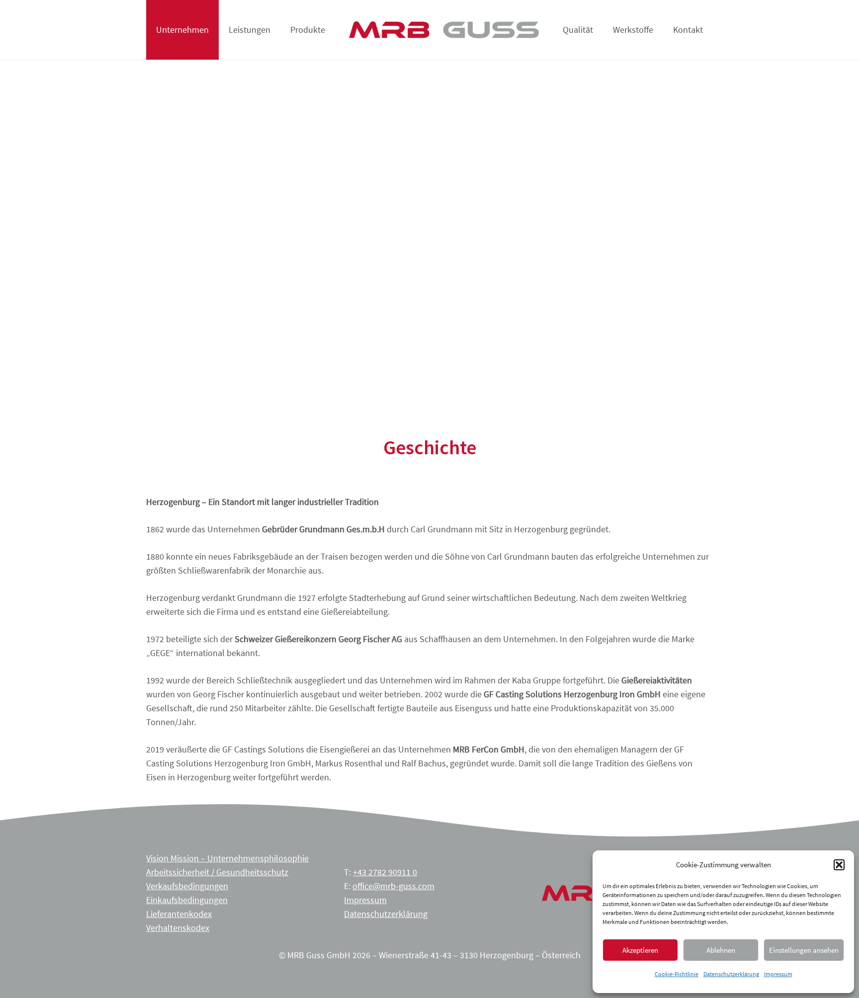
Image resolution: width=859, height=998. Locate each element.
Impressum (778, 974)
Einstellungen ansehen (804, 950)
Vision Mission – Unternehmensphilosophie (227, 858)
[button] (839, 865)
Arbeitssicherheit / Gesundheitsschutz (217, 872)
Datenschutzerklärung (731, 974)
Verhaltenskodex (177, 927)
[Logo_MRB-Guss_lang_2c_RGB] (443, 30)
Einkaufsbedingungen (187, 900)
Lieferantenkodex (179, 913)
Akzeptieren (640, 950)
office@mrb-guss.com (393, 886)
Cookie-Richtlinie (676, 974)
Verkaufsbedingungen (187, 886)
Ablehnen (720, 950)
